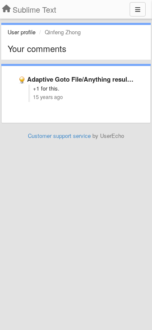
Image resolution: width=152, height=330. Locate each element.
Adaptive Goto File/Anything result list (83, 79)
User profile (21, 32)
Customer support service (59, 136)
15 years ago (48, 97)
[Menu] (138, 9)
